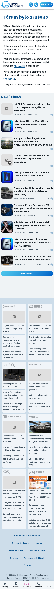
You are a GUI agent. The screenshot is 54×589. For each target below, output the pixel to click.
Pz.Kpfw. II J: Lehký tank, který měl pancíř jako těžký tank (39, 450)
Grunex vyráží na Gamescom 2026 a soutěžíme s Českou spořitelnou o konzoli (12, 341)
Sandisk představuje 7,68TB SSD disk (12, 385)
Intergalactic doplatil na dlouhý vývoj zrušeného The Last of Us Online (13, 505)
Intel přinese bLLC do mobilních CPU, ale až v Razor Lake (32, 174)
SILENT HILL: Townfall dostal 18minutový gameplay (38, 387)
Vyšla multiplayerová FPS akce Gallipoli (40, 396)
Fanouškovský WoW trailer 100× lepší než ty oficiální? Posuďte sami (39, 352)
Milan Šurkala (20, 114)
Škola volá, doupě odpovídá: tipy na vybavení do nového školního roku (37, 509)
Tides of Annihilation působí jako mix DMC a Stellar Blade (13, 355)
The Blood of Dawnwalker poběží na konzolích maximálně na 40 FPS (14, 494)
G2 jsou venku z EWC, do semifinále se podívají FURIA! (13, 329)
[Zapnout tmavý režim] (36, 4)
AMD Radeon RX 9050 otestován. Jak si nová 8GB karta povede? (33, 258)
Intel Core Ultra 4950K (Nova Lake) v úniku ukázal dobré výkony (31, 124)
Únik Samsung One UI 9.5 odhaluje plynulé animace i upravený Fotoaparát (40, 523)
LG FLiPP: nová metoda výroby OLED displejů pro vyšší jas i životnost (32, 107)
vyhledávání (9, 78)
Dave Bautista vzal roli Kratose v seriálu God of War (39, 407)
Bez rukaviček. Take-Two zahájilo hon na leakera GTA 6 (40, 329)
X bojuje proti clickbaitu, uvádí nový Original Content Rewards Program (32, 225)
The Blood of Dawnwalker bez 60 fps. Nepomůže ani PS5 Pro (40, 340)
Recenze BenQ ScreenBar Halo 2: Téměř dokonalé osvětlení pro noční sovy (33, 191)
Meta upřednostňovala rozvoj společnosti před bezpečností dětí (13, 395)
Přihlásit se (46, 5)
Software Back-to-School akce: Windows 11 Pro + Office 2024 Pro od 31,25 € (40, 495)
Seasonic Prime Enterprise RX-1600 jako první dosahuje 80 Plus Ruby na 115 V (33, 208)
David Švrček (19, 198)
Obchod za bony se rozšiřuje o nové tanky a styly (39, 462)
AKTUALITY (19, 66)
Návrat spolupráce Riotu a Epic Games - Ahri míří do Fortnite (13, 459)
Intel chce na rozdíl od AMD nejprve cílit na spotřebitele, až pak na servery (32, 242)
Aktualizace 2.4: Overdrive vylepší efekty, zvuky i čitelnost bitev (40, 439)
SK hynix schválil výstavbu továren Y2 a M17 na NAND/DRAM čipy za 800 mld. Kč (33, 141)
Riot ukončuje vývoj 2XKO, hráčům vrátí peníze (14, 448)
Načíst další (27, 273)
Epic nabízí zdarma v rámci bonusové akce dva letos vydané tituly (12, 517)
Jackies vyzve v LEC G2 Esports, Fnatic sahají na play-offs (13, 439)
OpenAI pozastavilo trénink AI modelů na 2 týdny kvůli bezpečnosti (31, 158)
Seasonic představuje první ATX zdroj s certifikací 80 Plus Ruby (13, 407)
